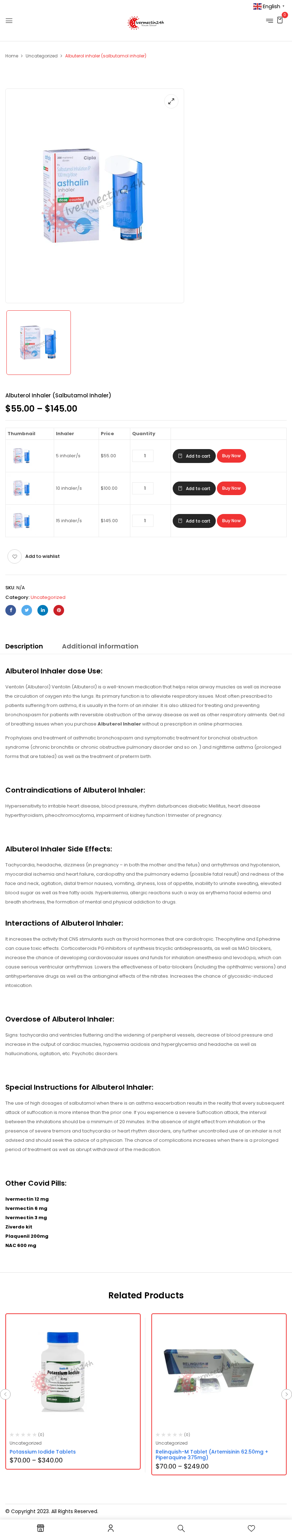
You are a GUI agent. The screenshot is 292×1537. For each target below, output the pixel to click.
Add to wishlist (42, 556)
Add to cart (198, 456)
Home (11, 56)
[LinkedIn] (42, 610)
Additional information (100, 646)
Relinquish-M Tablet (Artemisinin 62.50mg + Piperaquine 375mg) (212, 1454)
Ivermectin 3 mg (26, 1217)
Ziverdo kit (18, 1226)
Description (24, 646)
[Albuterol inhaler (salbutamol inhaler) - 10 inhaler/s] (21, 477)
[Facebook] (10, 610)
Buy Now (231, 456)
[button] (280, 19)
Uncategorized (42, 56)
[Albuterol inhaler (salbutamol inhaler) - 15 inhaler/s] (21, 510)
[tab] (24, 647)
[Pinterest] (58, 610)
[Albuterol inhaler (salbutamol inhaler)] (38, 342)
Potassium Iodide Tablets (43, 1451)
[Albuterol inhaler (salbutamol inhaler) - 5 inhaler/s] (21, 445)
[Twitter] (26, 610)
